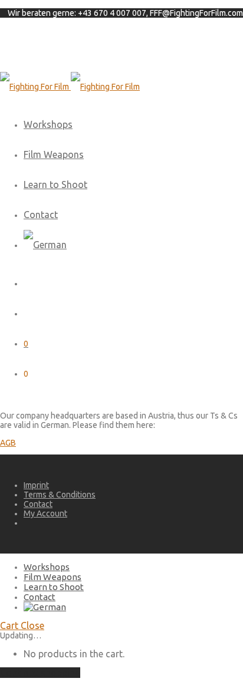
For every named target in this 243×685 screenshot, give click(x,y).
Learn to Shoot (55, 184)
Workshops (48, 124)
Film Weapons (54, 154)
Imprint (36, 485)
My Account (45, 513)
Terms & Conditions (60, 494)
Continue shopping (40, 672)
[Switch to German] (45, 244)
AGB (8, 442)
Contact (41, 214)
